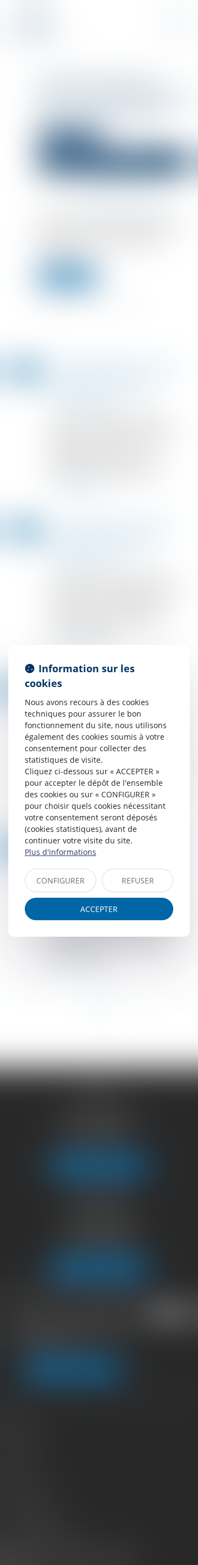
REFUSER (138, 880)
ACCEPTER (99, 909)
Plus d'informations (60, 852)
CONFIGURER (60, 880)
